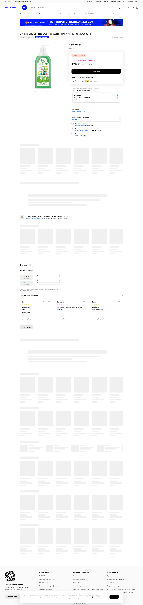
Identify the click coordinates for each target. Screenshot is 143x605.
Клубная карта (44, 561)
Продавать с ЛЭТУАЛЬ (47, 557)
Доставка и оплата (102, 1)
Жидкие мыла (78, 14)
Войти (91, 60)
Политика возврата (80, 578)
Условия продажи (79, 564)
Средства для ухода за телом (48, 14)
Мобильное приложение (116, 557)
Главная (22, 14)
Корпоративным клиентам (117, 574)
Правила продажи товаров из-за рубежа (88, 567)
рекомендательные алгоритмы (72, 597)
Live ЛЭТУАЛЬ (78, 585)
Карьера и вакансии (46, 571)
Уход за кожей (32, 14)
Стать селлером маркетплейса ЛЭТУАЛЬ (122, 567)
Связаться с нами (132, 1)
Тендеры (110, 561)
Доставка (76, 561)
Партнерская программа (116, 564)
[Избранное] (133, 7)
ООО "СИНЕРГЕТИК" (79, 111)
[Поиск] (118, 7)
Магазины (90, 1)
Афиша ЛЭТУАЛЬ (79, 588)
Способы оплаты (79, 557)
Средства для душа (66, 14)
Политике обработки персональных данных (82, 599)
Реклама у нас (112, 577)
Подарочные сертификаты (48, 564)
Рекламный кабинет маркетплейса (120, 571)
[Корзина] (137, 7)
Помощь (76, 554)
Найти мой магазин (46, 567)
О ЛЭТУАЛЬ (43, 554)
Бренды (110, 554)
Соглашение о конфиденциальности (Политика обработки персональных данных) (86, 573)
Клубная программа (117, 1)
